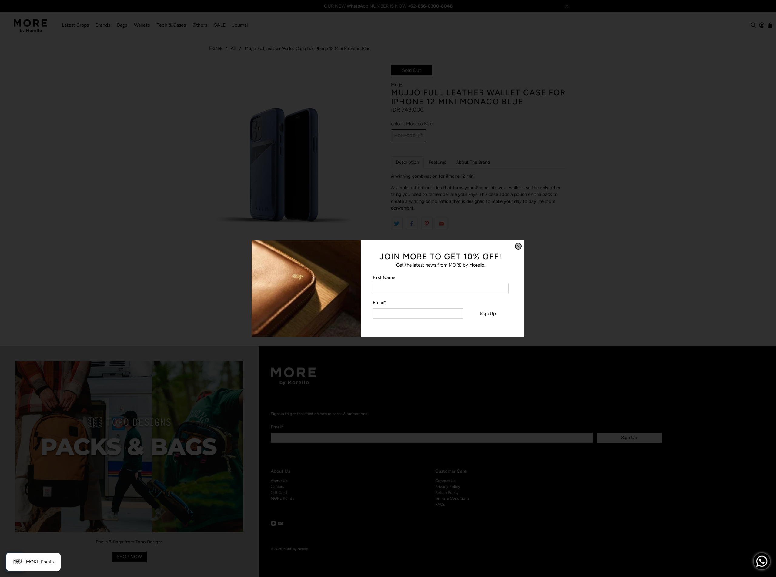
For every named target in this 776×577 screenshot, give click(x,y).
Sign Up (488, 313)
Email (379, 302)
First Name (384, 277)
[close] (518, 246)
